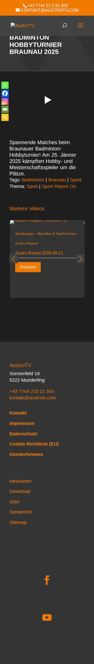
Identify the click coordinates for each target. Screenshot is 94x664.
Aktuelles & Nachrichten (56, 234)
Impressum (21, 423)
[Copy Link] (5, 117)
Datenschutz (23, 433)
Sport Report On (59, 186)
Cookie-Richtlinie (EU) (34, 444)
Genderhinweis (26, 454)
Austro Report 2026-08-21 (39, 253)
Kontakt (18, 413)
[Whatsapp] (5, 85)
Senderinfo (20, 512)
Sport (75, 179)
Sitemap (18, 522)
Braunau (57, 179)
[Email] (5, 109)
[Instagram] (5, 101)
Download (19, 491)
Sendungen (24, 234)
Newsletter (20, 481)
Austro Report (26, 243)
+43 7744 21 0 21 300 (47, 5)
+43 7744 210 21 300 (31, 391)
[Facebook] (5, 93)
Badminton (33, 179)
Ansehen (28, 267)
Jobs (14, 501)
